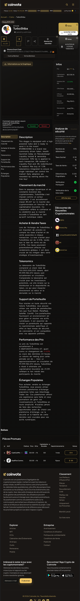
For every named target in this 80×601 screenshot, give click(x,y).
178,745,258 (20, 11)
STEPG (61, 220)
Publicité (47, 542)
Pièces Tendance (63, 484)
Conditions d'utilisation (53, 532)
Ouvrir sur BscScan (13, 56)
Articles (13, 528)
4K (60, 242)
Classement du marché (7, 142)
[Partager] (35, 41)
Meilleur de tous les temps (63, 497)
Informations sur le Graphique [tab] (19, 64)
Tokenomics (6, 155)
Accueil (4, 17)
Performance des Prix (8, 167)
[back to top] (74, 596)
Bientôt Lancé (64, 512)
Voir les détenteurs (29, 56)
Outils (12, 545)
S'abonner (26, 581)
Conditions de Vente (52, 538)
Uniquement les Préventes (64, 504)
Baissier (44, 126)
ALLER (5, 43)
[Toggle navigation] (73, 4)
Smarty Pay (63, 227)
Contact (47, 545)
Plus (70, 143)
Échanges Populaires (5, 174)
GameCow (63, 250)
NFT (11, 532)
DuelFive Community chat (20, 460)
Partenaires (14, 548)
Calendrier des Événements (21, 538)
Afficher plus (66, 198)
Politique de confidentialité (54, 535)
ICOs (12, 535)
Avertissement (49, 528)
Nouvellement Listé (65, 490)
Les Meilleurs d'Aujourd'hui (64, 478)
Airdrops (13, 542)
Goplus (67, 139)
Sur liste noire (64, 517)
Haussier (33, 126)
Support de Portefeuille (5, 160)
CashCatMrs (16, 453)
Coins (11, 17)
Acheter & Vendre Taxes (8, 149)
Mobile (12, 552)
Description (5, 137)
